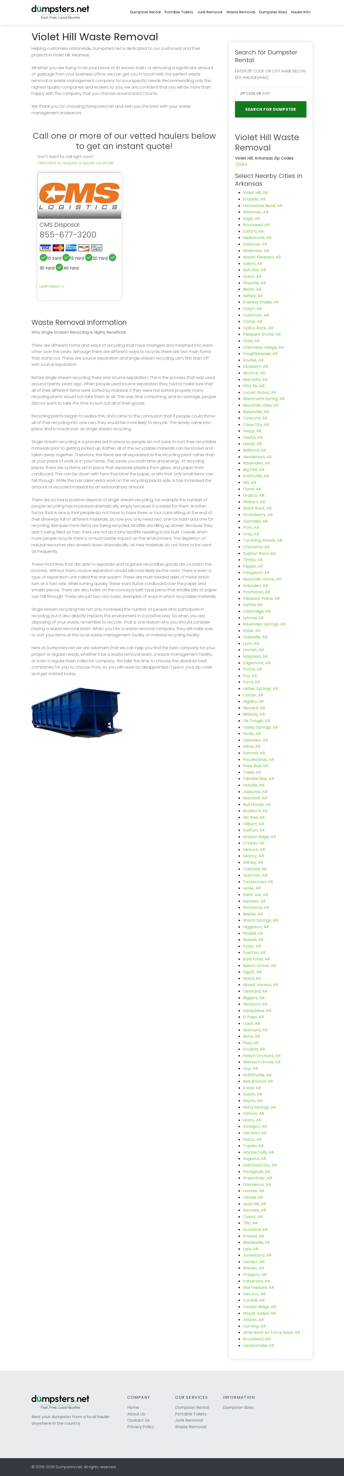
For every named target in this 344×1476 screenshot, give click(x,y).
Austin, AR (252, 1094)
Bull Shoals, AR (257, 804)
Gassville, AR (255, 637)
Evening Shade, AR (261, 302)
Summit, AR (254, 753)
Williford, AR (254, 450)
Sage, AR (251, 218)
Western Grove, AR (262, 1062)
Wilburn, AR (254, 502)
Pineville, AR (254, 283)
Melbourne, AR (257, 238)
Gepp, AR (252, 431)
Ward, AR (252, 978)
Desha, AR (253, 437)
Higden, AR (253, 701)
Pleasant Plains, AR (261, 598)
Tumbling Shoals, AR (262, 540)
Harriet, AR (253, 650)
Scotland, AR (255, 1229)
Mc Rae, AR (254, 817)
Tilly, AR (250, 1223)
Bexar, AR (252, 289)
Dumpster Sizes (273, 12)
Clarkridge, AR (257, 611)
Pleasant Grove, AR (262, 334)
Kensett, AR (254, 901)
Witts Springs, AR (259, 1107)
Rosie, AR (251, 631)
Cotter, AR (253, 695)
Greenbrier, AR (257, 1178)
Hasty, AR (252, 1120)
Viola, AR (251, 341)
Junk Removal (209, 12)
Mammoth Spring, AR (264, 399)
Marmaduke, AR (258, 1287)
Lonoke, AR (253, 1191)
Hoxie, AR (252, 733)
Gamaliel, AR (255, 521)
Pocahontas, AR (258, 759)
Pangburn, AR (256, 572)
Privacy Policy (140, 1427)
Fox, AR (250, 676)
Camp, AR (252, 321)
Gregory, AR (255, 1274)
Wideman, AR (256, 251)
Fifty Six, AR (254, 386)
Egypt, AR (252, 972)
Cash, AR (251, 1023)
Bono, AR (251, 1036)
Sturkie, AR (253, 360)
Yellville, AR (253, 785)
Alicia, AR (251, 746)
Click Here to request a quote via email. (76, 163)
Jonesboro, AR (257, 1255)
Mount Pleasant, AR (262, 257)
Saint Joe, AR (255, 895)
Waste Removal (240, 12)
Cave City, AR (256, 425)
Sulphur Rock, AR (259, 553)
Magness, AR (255, 656)
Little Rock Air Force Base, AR (271, 1332)
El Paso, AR (253, 1017)
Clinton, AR (253, 1113)
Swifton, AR (254, 830)
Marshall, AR (255, 798)
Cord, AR (251, 682)
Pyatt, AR (252, 946)
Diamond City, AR (260, 1165)
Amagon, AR (255, 1126)
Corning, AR (254, 1326)
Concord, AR (255, 418)
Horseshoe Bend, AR (262, 206)
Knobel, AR (253, 1236)
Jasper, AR (253, 1320)
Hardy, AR (252, 444)
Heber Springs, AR (260, 688)
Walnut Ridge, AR (259, 837)
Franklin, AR (254, 199)
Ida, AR (249, 482)
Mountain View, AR (261, 405)
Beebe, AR (253, 914)
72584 (241, 164)
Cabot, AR (253, 1217)
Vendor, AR (254, 1262)
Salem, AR (252, 263)
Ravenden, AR (256, 463)
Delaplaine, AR (257, 1011)
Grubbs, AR (254, 1049)
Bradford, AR (255, 811)
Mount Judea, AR (259, 1313)
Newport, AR (255, 1004)
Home (133, 1407)
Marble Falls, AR (258, 1152)
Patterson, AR (256, 1281)
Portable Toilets (179, 12)
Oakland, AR (255, 869)
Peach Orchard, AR (262, 1056)
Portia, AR (252, 669)
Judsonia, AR (255, 792)
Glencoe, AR (255, 244)
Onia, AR (251, 534)
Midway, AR (254, 714)
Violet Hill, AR (255, 193)
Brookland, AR (256, 1339)
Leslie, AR (252, 888)
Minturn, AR (254, 849)
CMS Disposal (60, 224)
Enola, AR (252, 1088)
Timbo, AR (253, 560)
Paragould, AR (256, 1172)
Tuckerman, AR (258, 882)
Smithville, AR (256, 476)
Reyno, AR (252, 1101)
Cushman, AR (256, 315)
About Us (136, 1414)
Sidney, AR (253, 296)
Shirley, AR (253, 862)
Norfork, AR (254, 373)
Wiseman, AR (255, 212)
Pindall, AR (253, 933)
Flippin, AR (253, 566)
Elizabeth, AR (255, 366)
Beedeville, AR (256, 1242)
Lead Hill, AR (254, 1204)
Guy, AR (250, 1068)
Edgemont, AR (257, 663)
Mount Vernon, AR (260, 985)
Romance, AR (256, 907)
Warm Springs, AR (260, 920)
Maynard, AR (255, 1030)
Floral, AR (252, 489)
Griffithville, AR (257, 1075)
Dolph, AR (252, 309)
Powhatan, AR (256, 592)
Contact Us (138, 1420)
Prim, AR (251, 527)
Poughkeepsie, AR (260, 354)
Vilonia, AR (253, 1197)
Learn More (50, 286)
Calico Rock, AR (258, 328)
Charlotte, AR (256, 547)
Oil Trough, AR (256, 721)
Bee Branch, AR (258, 1081)
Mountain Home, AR (262, 579)
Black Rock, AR (257, 508)
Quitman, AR (255, 875)
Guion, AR (252, 276)
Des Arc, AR (254, 1294)
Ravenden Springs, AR (264, 624)
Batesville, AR (256, 412)
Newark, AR (254, 708)
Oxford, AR (253, 231)
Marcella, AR (255, 379)
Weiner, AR (253, 1268)
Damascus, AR (257, 1184)
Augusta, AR (254, 1158)
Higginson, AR (256, 927)
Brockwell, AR (256, 225)
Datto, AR (252, 1139)
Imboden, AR (255, 586)
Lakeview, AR (255, 740)
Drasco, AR (253, 495)
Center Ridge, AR (259, 1307)
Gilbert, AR (253, 824)
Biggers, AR (254, 998)
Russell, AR (253, 940)
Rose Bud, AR (255, 766)
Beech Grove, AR (259, 965)
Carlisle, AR (254, 1300)
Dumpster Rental (145, 12)
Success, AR (254, 1210)
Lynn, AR (251, 643)
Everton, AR (254, 952)
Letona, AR (253, 618)
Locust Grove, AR (259, 392)
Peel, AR (251, 1043)
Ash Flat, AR (254, 270)
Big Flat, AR (253, 470)
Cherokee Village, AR (263, 347)
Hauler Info (301, 12)
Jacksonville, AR (258, 1345)
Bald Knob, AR (256, 959)
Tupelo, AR (253, 1146)
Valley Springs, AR (260, 727)
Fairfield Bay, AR (258, 779)
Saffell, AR (252, 605)
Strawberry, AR (258, 515)
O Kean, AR (253, 843)
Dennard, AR (255, 991)
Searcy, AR (253, 856)
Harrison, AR (255, 1133)
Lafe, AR (250, 1249)
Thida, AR (252, 772)
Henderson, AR (257, 457)
